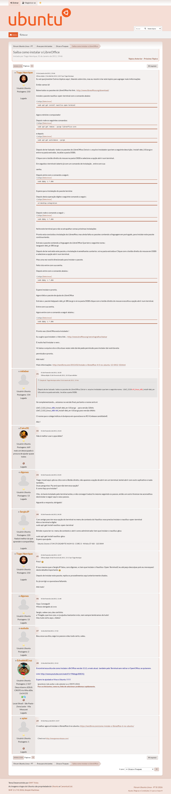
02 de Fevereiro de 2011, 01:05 (51, 475)
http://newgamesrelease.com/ (57, 738)
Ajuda (130, 791)
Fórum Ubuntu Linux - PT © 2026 (148, 787)
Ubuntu (55, 786)
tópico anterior (135, 58)
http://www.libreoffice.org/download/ (93, 90)
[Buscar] (145, 28)
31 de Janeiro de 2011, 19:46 (45, 73)
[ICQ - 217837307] (22, 696)
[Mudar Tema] (40, 3)
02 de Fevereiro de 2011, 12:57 (51, 555)
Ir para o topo (18, 757)
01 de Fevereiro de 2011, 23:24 (51, 431)
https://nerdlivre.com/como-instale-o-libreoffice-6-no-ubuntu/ (107, 726)
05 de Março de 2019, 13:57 (50, 721)
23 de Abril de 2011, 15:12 (49, 663)
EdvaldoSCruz (24, 660)
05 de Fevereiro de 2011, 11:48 (51, 598)
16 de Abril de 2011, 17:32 (49, 631)
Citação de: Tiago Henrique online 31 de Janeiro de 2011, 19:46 (59, 380)
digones (24, 472)
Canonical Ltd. (66, 786)
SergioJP (24, 511)
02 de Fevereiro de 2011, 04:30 (51, 514)
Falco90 (24, 428)
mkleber (24, 371)
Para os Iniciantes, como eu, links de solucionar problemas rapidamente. (66, 686)
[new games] (24, 748)
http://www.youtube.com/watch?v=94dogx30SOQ (62, 674)
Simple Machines (32, 790)
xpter (24, 718)
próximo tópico (151, 58)
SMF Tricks (33, 782)
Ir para (121, 769)
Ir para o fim (18, 66)
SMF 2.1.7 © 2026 (16, 790)
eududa (25, 628)
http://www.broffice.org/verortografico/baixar (87, 336)
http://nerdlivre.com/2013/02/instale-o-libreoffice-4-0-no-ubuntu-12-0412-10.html (89, 365)
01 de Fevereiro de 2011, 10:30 (51, 372)
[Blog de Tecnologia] (24, 463)
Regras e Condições (141, 791)
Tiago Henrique (24, 72)
